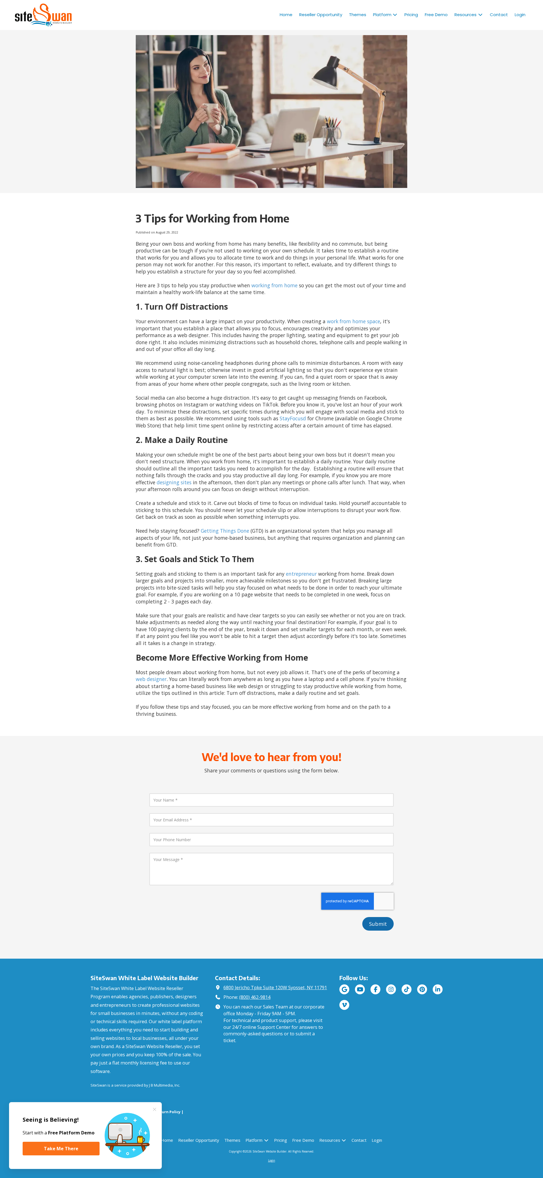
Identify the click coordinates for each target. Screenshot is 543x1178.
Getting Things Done (225, 530)
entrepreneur (301, 573)
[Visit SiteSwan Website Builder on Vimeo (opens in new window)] (344, 1005)
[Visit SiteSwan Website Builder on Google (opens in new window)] (344, 989)
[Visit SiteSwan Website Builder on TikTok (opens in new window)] (406, 989)
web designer (151, 679)
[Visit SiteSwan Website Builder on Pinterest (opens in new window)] (422, 989)
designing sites (174, 482)
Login (271, 1160)
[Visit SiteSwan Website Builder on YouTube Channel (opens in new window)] (360, 989)
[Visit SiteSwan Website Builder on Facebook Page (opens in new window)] (375, 989)
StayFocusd (293, 418)
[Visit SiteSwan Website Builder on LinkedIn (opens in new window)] (438, 989)
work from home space (353, 321)
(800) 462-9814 (254, 997)
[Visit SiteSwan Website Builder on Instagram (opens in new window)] (391, 989)
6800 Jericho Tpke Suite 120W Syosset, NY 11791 (275, 987)
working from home (274, 285)
